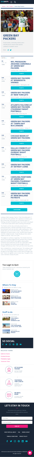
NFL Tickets (10, 6)
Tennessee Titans (5, 361)
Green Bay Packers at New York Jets (20, 93)
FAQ (19, 432)
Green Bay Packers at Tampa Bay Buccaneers (20, 123)
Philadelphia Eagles (6, 359)
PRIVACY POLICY (23, 436)
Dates (4, 58)
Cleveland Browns (5, 356)
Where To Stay (9, 285)
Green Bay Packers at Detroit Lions (20, 165)
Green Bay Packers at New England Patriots (20, 195)
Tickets (21, 73)
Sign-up (17, 426)
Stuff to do (7, 312)
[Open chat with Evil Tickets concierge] (29, 452)
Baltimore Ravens (5, 354)
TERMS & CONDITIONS (12, 436)
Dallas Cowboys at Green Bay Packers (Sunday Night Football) (21, 151)
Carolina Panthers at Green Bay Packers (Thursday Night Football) (21, 180)
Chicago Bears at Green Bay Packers (20, 137)
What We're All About (10, 432)
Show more (17, 209)
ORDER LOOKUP (26, 432)
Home (3, 6)
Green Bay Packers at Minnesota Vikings (20, 80)
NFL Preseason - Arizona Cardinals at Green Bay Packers (21, 64)
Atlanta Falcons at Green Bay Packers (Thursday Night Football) (21, 108)
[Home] (5, 2)
